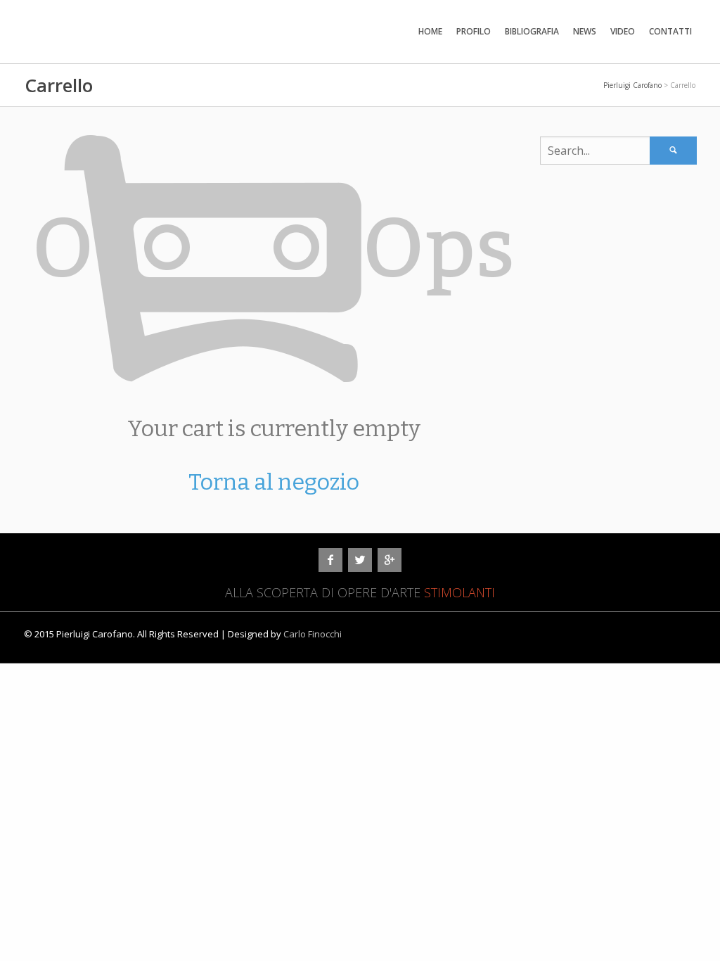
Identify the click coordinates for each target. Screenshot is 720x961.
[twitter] (360, 560)
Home (430, 31)
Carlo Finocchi (312, 634)
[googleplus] (389, 560)
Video (622, 31)
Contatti (670, 31)
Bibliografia (532, 31)
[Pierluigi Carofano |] (163, 18)
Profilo (473, 31)
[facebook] (330, 560)
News (584, 31)
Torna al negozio (273, 482)
